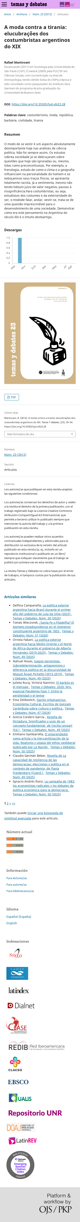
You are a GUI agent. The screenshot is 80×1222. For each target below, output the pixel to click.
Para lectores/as (16, 878)
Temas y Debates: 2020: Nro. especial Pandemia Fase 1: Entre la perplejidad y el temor (42, 691)
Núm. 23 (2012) (42, 14)
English (11, 923)
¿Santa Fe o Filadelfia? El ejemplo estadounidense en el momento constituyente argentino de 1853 (43, 626)
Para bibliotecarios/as (20, 891)
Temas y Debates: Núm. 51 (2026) (43, 633)
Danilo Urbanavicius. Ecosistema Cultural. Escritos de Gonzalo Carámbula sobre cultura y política (42, 704)
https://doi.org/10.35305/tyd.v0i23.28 (38, 104)
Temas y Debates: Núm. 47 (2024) (43, 710)
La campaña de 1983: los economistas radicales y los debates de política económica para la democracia (44, 785)
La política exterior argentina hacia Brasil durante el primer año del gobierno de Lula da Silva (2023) (42, 609)
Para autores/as (16, 884)
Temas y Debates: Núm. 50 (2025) (37, 618)
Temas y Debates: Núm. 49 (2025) (43, 676)
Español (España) (18, 917)
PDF (13, 397)
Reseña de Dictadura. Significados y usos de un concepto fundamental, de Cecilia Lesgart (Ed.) (42, 723)
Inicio (7, 14)
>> (13, 803)
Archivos (21, 14)
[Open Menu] (4, 4)
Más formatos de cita (20, 434)
